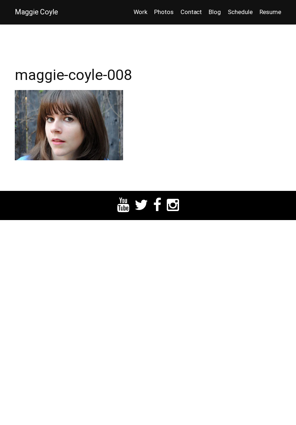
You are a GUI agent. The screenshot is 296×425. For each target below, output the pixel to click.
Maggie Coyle (36, 12)
